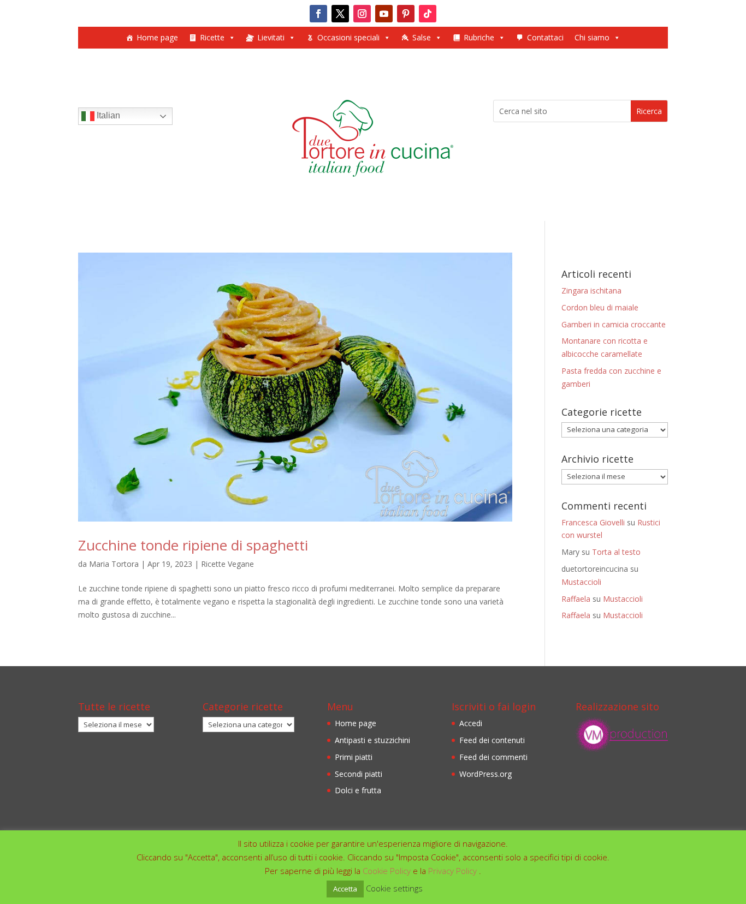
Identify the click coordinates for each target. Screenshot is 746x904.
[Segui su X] (340, 13)
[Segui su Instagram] (362, 13)
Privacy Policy (453, 870)
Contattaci (545, 37)
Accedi (470, 723)
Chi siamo (592, 37)
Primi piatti (353, 757)
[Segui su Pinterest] (406, 13)
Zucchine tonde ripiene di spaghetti (193, 545)
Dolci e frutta (358, 790)
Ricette (212, 37)
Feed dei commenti (493, 757)
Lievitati (271, 37)
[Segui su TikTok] (427, 13)
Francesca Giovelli (593, 522)
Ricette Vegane (227, 564)
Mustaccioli (581, 582)
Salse (421, 37)
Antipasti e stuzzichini (372, 740)
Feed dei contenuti (492, 740)
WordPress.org (485, 774)
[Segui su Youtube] (384, 13)
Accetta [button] (345, 889)
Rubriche (479, 37)
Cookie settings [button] (394, 888)
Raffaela (575, 599)
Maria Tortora (114, 564)
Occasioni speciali (348, 37)
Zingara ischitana (591, 290)
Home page (157, 37)
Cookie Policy (388, 870)
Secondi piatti (358, 774)
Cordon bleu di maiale (599, 307)
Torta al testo (616, 552)
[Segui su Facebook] (318, 13)
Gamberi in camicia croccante (613, 324)
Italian (107, 115)
